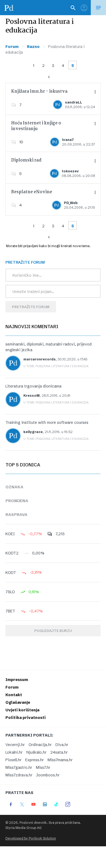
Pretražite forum (30, 307)
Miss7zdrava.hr (18, 775)
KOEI (10, 533)
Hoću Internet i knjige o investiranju (36, 126)
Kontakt (13, 694)
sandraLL (73, 102)
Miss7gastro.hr (18, 767)
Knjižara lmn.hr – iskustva (39, 91)
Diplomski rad (26, 160)
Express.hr (34, 759)
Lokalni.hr (14, 752)
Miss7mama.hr (60, 759)
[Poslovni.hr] (9, 7)
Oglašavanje (17, 702)
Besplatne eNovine (31, 192)
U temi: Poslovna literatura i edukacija (56, 366)
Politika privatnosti (25, 717)
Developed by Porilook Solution (30, 838)
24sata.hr (59, 752)
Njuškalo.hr (36, 752)
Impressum (16, 679)
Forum (11, 46)
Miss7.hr (43, 767)
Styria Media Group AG (23, 828)
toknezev (70, 171)
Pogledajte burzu (53, 630)
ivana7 (68, 140)
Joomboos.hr (48, 775)
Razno (33, 46)
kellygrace (33, 432)
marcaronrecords (39, 359)
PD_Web (71, 203)
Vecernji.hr (15, 744)
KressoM (31, 395)
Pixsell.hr (13, 759)
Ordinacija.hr (40, 744)
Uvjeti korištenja (22, 710)
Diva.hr (61, 744)
